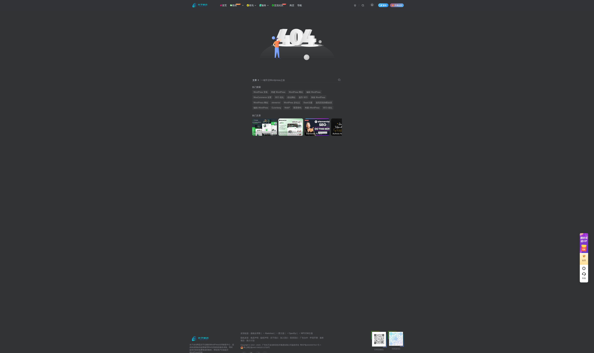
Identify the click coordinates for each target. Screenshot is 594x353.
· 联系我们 (293, 337)
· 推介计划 (249, 340)
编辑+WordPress (261, 107)
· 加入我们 (283, 337)
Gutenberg (276, 107)
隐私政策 (245, 337)
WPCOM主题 (307, 333)
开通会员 (398, 5)
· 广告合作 (303, 337)
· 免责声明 (253, 337)
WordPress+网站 (261, 102)
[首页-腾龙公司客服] (199, 338)
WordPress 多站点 (292, 102)
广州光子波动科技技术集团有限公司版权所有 (280, 345)
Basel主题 (307, 102)
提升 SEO (303, 97)
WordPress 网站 (296, 92)
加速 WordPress (318, 97)
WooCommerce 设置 (262, 97)
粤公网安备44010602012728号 (256, 347)
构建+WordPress (312, 107)
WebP (287, 107)
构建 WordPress (278, 92)
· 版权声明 (263, 337)
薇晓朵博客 (256, 333)
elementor (276, 102)
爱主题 (281, 333)
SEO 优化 (279, 97)
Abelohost (269, 333)
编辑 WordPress (313, 92)
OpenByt (293, 333)
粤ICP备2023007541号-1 (310, 345)
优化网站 (291, 97)
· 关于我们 (273, 337)
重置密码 (297, 107)
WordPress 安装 (261, 92)
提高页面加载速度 (324, 102)
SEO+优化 (327, 107)
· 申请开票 (313, 337)
